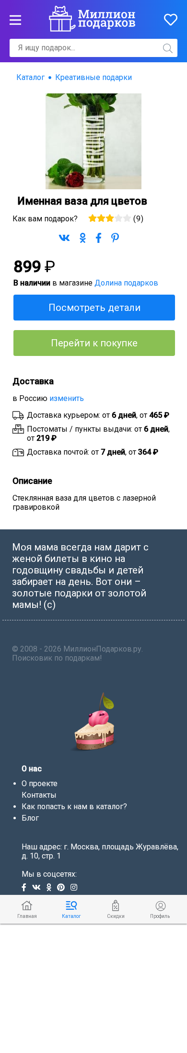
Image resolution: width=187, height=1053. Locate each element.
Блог (30, 818)
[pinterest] (63, 888)
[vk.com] (39, 888)
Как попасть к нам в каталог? (74, 806)
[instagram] (75, 888)
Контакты (39, 795)
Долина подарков (126, 282)
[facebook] (27, 888)
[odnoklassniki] (52, 888)
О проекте (40, 783)
